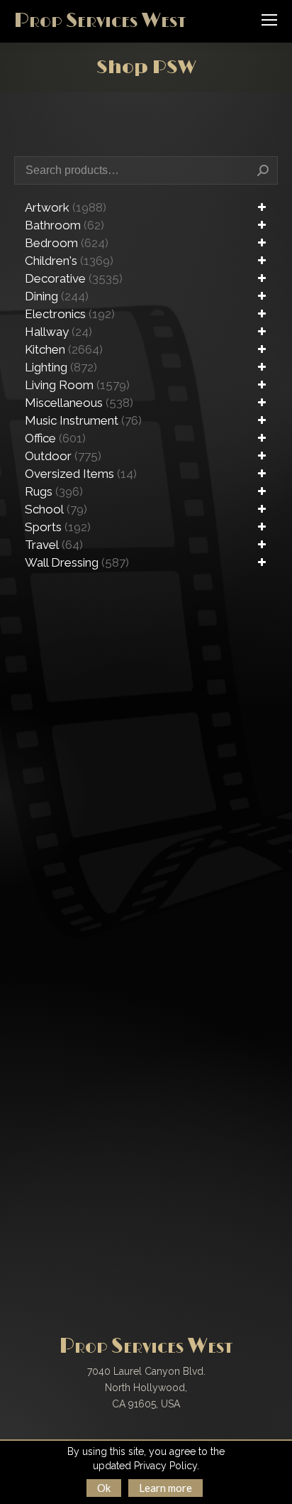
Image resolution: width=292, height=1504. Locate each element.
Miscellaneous (79, 403)
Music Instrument (83, 420)
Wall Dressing (77, 562)
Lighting (61, 367)
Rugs (54, 491)
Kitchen (64, 349)
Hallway (58, 332)
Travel (54, 545)
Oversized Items (81, 474)
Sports (58, 527)
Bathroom (64, 225)
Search (263, 170)
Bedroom (66, 243)
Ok (104, 1487)
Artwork (65, 207)
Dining (57, 296)
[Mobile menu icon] (269, 19)
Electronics (70, 314)
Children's (69, 261)
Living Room (77, 385)
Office (55, 438)
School (56, 509)
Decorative (74, 278)
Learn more (165, 1487)
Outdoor (63, 456)
